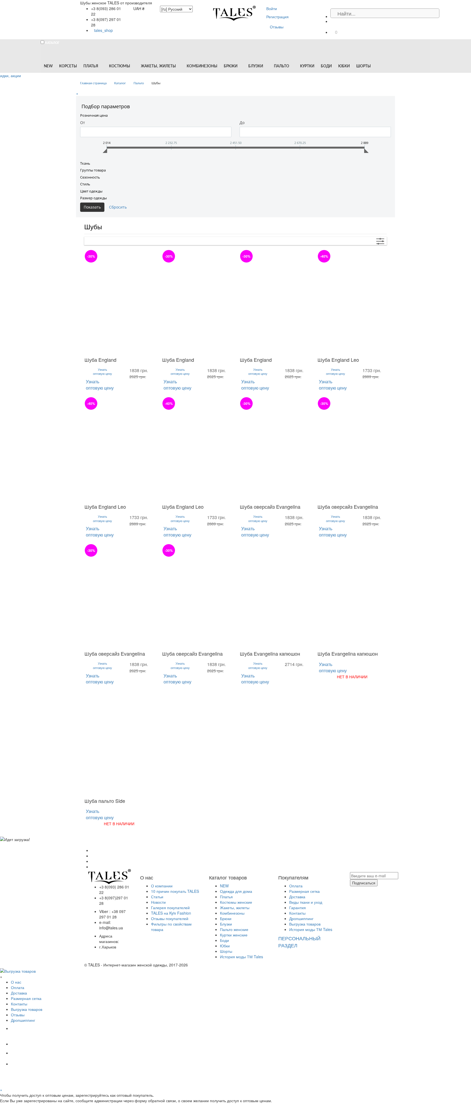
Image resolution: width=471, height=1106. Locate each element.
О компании (162, 885)
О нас (16, 982)
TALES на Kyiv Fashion (171, 913)
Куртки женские (233, 935)
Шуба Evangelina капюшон (270, 653)
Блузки (226, 924)
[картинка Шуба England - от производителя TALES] (118, 302)
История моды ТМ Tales (241, 956)
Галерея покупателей (170, 907)
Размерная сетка (304, 891)
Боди (224, 940)
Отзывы (276, 26)
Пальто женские (234, 929)
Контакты (297, 913)
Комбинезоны (232, 913)
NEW (224, 885)
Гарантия (297, 907)
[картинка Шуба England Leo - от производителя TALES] (352, 302)
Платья (226, 896)
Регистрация (277, 16)
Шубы (93, 226)
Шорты (226, 951)
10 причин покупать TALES (175, 891)
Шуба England (100, 359)
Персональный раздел (299, 942)
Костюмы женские (236, 902)
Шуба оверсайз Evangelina (270, 506)
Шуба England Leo (338, 359)
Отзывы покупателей (169, 918)
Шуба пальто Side (104, 800)
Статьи (157, 896)
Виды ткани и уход (305, 902)
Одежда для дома (236, 891)
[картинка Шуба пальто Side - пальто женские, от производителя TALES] (118, 743)
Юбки (225, 945)
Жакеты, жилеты (234, 907)
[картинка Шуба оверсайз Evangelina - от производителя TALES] (274, 449)
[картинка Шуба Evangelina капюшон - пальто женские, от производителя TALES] (274, 596)
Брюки (225, 918)
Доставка (297, 896)
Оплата (296, 885)
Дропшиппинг (301, 918)
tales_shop (103, 30)
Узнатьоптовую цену (102, 371)
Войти (271, 8)
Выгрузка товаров (305, 924)
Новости (158, 902)
